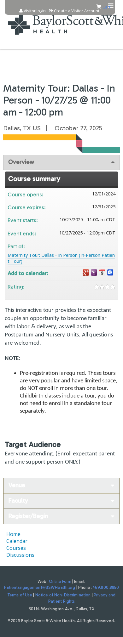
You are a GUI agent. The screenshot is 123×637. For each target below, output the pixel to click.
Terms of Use (20, 595)
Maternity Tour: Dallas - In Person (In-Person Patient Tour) (61, 258)
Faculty (18, 500)
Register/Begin (28, 516)
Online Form (60, 581)
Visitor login (35, 11)
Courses (16, 547)
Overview (21, 162)
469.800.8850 (106, 587)
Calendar (16, 541)
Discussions (20, 554)
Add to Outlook (110, 272)
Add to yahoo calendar (94, 272)
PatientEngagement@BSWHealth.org (39, 587)
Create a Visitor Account (76, 11)
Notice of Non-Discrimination (63, 595)
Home (13, 534)
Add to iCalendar (102, 272)
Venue (17, 485)
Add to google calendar (86, 272)
